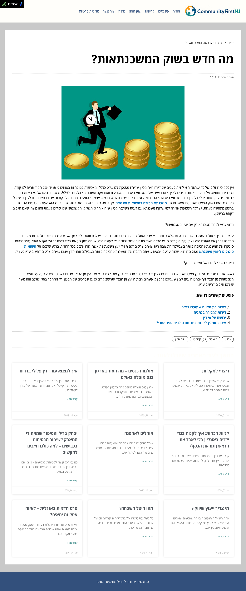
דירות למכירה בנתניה (210, 312)
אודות (176, 11)
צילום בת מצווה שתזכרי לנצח (203, 307)
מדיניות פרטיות (89, 11)
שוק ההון (135, 11)
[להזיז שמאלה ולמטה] (3, 5)
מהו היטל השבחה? (136, 508)
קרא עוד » (223, 399)
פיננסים (163, 11)
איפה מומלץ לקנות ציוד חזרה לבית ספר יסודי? (191, 322)
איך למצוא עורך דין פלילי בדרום (48, 371)
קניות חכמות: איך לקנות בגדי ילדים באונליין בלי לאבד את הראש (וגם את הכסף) (203, 439)
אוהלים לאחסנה (138, 433)
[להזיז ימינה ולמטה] (5, 5)
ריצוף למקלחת (215, 371)
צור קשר (109, 11)
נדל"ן (121, 11)
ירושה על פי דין (214, 317)
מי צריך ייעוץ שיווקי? (210, 508)
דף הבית (228, 43)
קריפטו (149, 11)
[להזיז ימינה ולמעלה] (5, 3)
